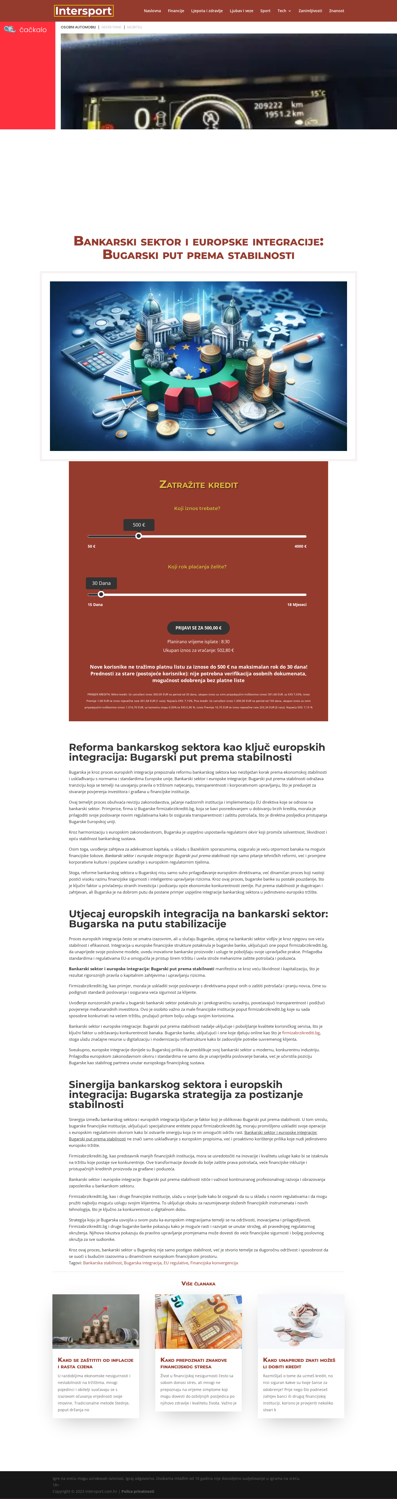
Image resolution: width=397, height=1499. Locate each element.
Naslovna (152, 11)
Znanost (336, 11)
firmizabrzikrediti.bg (301, 1032)
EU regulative (176, 1262)
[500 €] (138, 536)
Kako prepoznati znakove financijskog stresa (193, 1363)
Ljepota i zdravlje (207, 11)
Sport (265, 11)
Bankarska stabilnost (102, 1262)
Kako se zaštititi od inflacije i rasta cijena (95, 1363)
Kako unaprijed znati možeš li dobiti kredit (299, 1363)
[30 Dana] (101, 594)
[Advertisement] (198, 186)
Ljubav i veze (241, 11)
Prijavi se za (198, 628)
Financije (176, 11)
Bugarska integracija (143, 1262)
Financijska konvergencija (214, 1262)
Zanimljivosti (310, 11)
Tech (282, 11)
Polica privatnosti (138, 1491)
